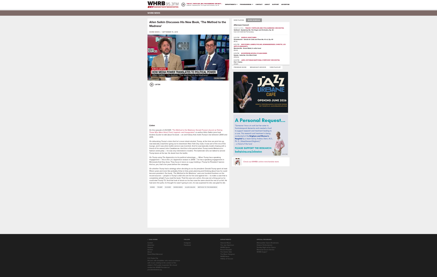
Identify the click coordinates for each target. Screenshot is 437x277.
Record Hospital (226, 249)
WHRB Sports (225, 247)
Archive (150, 249)
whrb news (178, 187)
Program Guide (240, 67)
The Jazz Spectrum (227, 245)
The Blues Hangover (227, 254)
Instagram (187, 243)
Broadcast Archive (258, 67)
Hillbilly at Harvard (226, 259)
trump (159, 187)
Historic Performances (264, 245)
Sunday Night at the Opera (266, 247)
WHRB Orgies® (262, 252)
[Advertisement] (188, 105)
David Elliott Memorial (155, 254)
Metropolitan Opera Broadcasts (268, 243)
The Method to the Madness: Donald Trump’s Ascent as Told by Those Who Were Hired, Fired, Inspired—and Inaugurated (185, 131)
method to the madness (207, 187)
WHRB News (154, 32)
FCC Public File (152, 258)
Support (275, 4)
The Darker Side (226, 252)
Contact (259, 4)
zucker (168, 187)
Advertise (285, 4)
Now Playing (239, 20)
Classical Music (225, 243)
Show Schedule (254, 20)
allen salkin (190, 187)
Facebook (187, 245)
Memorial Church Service (265, 249)
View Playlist (275, 67)
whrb (152, 187)
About (267, 4)
